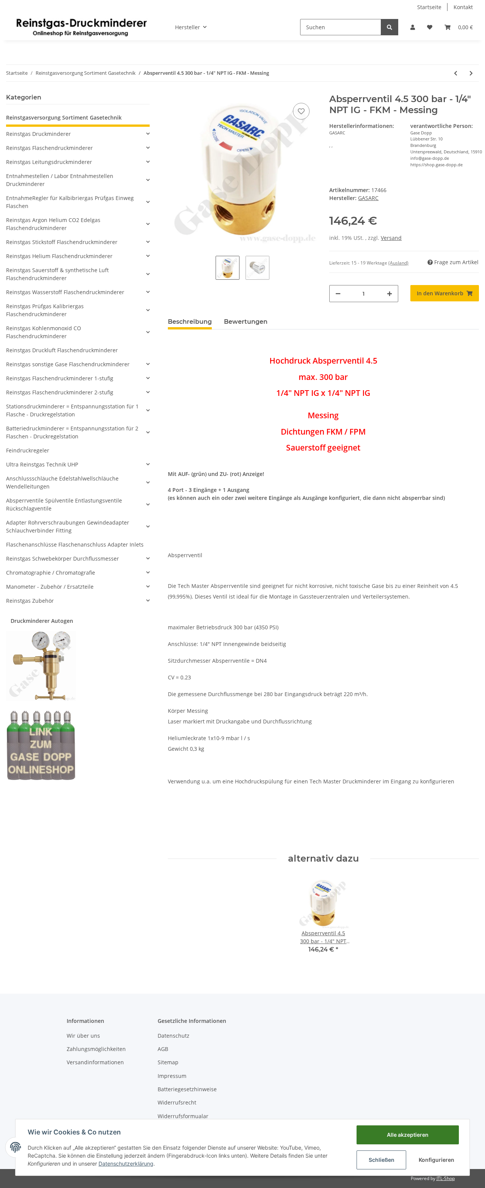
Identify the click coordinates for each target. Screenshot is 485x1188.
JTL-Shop (445, 1178)
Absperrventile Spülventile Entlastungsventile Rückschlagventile (64, 504)
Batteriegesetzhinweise (187, 1089)
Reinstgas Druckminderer (38, 133)
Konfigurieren (436, 1159)
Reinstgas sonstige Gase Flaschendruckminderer (68, 364)
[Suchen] (389, 27)
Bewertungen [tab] (246, 321)
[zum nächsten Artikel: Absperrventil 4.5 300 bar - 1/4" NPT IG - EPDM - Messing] (471, 73)
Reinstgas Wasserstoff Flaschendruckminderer (65, 292)
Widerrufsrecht (177, 1102)
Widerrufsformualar (183, 1116)
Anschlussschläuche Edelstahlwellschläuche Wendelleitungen (62, 482)
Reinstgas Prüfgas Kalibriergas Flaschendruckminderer (45, 310)
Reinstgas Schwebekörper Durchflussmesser (62, 558)
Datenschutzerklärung (126, 1163)
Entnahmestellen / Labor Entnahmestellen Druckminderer (59, 179)
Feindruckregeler (27, 450)
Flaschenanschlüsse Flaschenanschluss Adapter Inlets (75, 544)
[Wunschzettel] (429, 27)
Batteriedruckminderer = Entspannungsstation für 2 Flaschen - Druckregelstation (72, 432)
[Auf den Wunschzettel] (301, 111)
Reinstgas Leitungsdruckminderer (49, 161)
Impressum (172, 1075)
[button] (412, 27)
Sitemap (168, 1062)
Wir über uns (83, 1035)
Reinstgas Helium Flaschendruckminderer (59, 256)
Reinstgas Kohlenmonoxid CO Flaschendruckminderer (43, 332)
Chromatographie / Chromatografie (50, 572)
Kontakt (463, 7)
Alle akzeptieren (408, 1134)
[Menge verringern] (338, 293)
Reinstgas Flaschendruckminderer (49, 147)
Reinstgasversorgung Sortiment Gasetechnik (64, 117)
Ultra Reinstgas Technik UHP (42, 464)
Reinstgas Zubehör (30, 600)
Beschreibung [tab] (190, 321)
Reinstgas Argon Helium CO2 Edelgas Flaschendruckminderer (53, 224)
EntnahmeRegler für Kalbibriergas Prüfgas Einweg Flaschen (70, 202)
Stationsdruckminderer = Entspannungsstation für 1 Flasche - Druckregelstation (72, 410)
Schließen (381, 1159)
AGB (163, 1048)
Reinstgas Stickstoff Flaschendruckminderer (61, 242)
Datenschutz (173, 1035)
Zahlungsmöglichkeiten (96, 1048)
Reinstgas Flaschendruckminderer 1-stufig (59, 378)
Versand (391, 237)
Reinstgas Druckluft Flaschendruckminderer (62, 350)
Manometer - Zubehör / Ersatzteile (50, 586)
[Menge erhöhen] (389, 293)
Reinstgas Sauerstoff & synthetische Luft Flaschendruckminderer (57, 274)
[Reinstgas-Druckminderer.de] (81, 27)
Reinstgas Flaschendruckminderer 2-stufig (59, 392)
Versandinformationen (95, 1062)
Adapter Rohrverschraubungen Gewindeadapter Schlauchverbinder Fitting (67, 526)
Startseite (429, 7)
